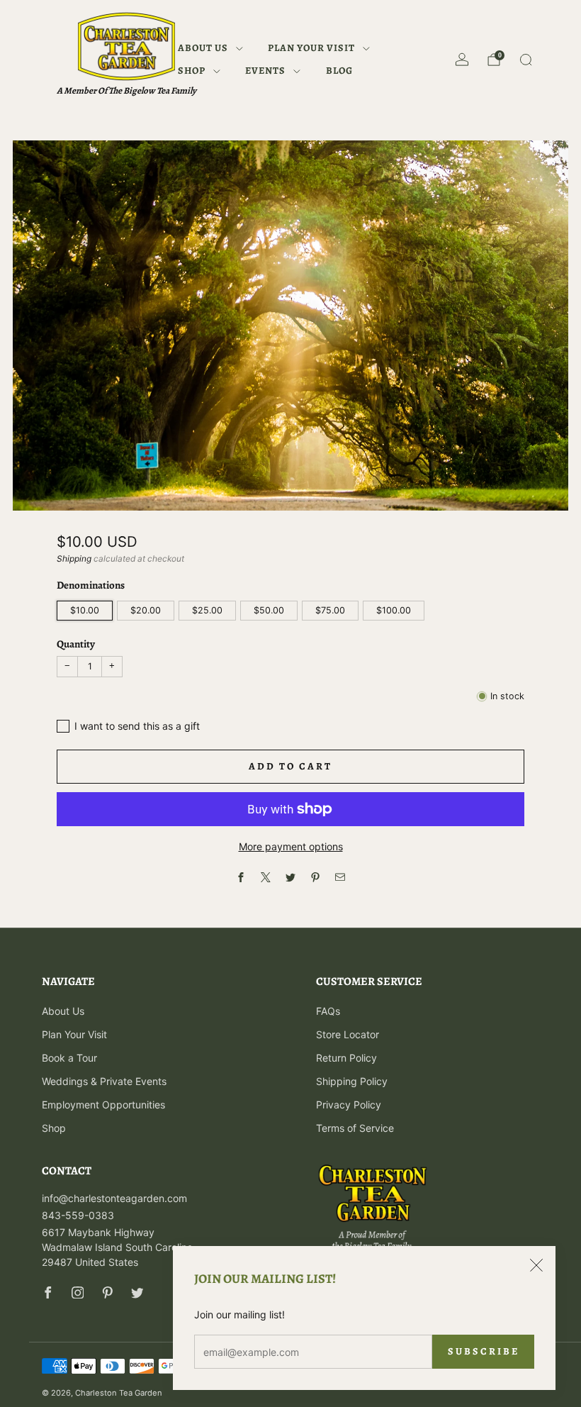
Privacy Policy (348, 1105)
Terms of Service (355, 1128)
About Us (203, 48)
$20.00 (145, 610)
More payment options (291, 846)
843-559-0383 (78, 1215)
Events (265, 70)
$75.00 (330, 610)
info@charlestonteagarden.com (114, 1198)
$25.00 (207, 610)
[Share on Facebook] (241, 877)
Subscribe (483, 1351)
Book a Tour (69, 1058)
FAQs (328, 1011)
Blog (339, 70)
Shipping (74, 558)
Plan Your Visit (311, 48)
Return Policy (346, 1058)
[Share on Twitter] (290, 877)
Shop (191, 70)
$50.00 (269, 610)
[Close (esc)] (536, 1265)
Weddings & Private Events (104, 1081)
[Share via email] (340, 877)
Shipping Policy (352, 1081)
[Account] (462, 59)
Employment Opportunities (103, 1105)
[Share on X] (266, 877)
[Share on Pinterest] (315, 877)
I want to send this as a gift (137, 726)
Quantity (76, 644)
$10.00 (84, 610)
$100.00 (393, 610)
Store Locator (347, 1034)
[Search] (526, 59)
